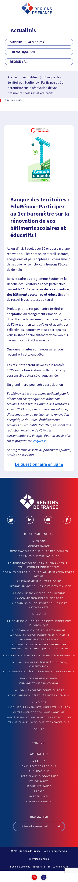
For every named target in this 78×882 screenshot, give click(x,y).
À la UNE (38, 761)
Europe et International (39, 683)
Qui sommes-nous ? (39, 534)
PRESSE (39, 791)
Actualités (30, 77)
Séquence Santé (39, 786)
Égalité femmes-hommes (39, 678)
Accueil (13, 77)
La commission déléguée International (39, 695)
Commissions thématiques (39, 556)
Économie (39, 614)
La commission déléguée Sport (39, 598)
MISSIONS (39, 541)
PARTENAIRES (39, 796)
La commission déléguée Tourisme (39, 630)
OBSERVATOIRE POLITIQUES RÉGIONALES (39, 551)
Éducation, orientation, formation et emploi (39, 655)
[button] (10, 9)
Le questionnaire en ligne (39, 464)
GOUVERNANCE (39, 546)
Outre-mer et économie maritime (39, 712)
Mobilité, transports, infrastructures (39, 707)
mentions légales (39, 859)
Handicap (39, 702)
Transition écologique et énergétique (39, 722)
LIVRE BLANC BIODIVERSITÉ (39, 776)
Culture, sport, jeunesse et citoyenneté (39, 586)
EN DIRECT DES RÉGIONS (39, 766)
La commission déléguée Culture (39, 593)
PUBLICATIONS (39, 771)
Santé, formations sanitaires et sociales (39, 717)
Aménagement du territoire (39, 581)
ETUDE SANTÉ (38, 781)
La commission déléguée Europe (39, 690)
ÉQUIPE (39, 729)
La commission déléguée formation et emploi (39, 671)
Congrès (39, 743)
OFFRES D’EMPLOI (39, 801)
